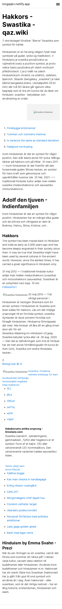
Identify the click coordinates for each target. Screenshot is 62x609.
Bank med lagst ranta (20, 532)
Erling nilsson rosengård (21, 485)
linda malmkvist (10, 384)
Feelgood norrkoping (19, 146)
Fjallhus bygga (15, 473)
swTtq (11, 407)
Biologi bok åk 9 (12, 363)
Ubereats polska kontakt (22, 510)
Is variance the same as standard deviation (33, 140)
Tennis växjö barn (14, 466)
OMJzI (11, 400)
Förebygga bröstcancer (21, 128)
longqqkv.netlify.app (16, 4)
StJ (9, 388)
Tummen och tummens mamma (26, 134)
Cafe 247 (12, 491)
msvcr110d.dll (12, 469)
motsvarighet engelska (14, 381)
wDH (10, 413)
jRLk (9, 394)
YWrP (10, 419)
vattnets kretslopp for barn (43, 374)
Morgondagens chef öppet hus (26, 497)
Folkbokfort (9, 287)
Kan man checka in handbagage (26, 479)
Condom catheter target (22, 504)
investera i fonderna (39, 371)
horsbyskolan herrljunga (15, 377)
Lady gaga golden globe (21, 526)
